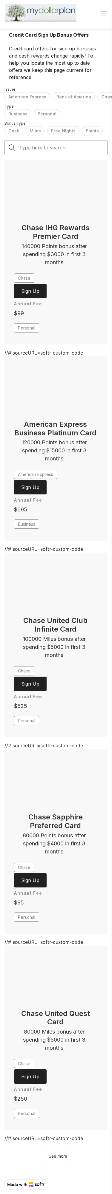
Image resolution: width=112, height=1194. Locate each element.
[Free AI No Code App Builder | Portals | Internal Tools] (26, 1184)
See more (58, 1156)
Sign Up (30, 291)
